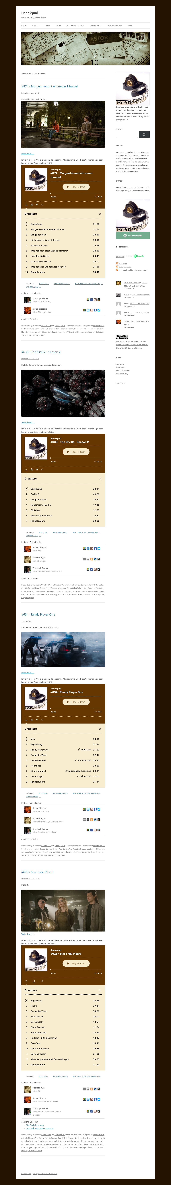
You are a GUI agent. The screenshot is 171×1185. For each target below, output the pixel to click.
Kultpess (29, 332)
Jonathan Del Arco (67, 1144)
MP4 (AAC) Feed (125, 267)
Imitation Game (36, 1144)
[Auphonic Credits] (87, 559)
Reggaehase (51, 852)
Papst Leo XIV (63, 332)
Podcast (35, 25)
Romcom (82, 332)
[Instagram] (95, 300)
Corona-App (57, 849)
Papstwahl (73, 332)
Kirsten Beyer (26, 1147)
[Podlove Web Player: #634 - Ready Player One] (63, 736)
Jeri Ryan (55, 1144)
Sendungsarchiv (114, 25)
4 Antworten (26, 621)
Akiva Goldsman (27, 1138)
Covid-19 (100, 1138)
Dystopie (91, 588)
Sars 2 (95, 1147)
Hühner (86, 329)
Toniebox (25, 855)
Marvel (45, 1147)
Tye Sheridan (35, 855)
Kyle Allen (38, 332)
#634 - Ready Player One (38, 614)
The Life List (29, 335)
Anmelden (120, 364)
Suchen (119, 129)
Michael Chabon (59, 1147)
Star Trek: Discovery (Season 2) (39, 1128)
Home (23, 25)
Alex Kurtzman (50, 1138)
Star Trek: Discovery (35, 1125)
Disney (34, 1141)
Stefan (126, 321)
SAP (62, 852)
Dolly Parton (82, 588)
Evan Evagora (43, 1141)
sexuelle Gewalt (89, 594)
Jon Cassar (76, 591)
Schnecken (90, 332)
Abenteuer (97, 845)
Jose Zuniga (94, 329)
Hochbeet (78, 329)
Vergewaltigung (27, 597)
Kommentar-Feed (123, 370)
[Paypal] (95, 559)
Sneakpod (29, 12)
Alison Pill (61, 1138)
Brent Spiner (92, 1138)
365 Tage (28, 588)
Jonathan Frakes (87, 591)
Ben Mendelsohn (32, 849)
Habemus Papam (66, 329)
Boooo (42, 849)
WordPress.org (122, 373)
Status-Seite (121, 383)
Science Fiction (41, 594)
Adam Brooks (98, 325)
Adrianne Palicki (38, 588)
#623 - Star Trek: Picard (37, 872)
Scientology (52, 594)
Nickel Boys (46, 332)
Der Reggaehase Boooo (86, 849)
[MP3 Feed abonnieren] (117, 263)
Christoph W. (60, 325)
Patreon (143, 187)
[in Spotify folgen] (135, 257)
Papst (54, 332)
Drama (50, 329)
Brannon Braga (65, 588)
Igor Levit (25, 1144)
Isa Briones (47, 1144)
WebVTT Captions (33, 287)
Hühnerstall (66, 591)
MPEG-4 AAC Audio (62, 284)
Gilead (28, 591)
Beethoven (69, 1138)
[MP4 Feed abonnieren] (117, 267)
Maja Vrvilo (37, 1147)
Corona (49, 849)
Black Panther (80, 1138)
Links (130, 25)
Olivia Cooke (26, 852)
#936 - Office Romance (141, 295)
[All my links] (84, 559)
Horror (89, 1141)
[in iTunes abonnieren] (120, 257)
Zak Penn (61, 855)
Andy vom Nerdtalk (132, 283)
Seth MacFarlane (75, 594)
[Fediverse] (87, 310)
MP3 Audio (44, 284)
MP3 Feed (123, 263)
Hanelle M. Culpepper (68, 1141)
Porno (32, 594)
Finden (144, 134)
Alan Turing (39, 1138)
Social (58, 25)
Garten (56, 329)
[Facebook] (91, 300)
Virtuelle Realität (47, 855)
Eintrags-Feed (121, 367)
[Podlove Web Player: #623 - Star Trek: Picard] (63, 1007)
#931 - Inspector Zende (139, 312)
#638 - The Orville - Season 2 (41, 352)
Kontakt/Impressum (75, 25)
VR (56, 855)
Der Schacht (26, 1141)
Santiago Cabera (85, 1147)
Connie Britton (40, 329)
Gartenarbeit (54, 1141)
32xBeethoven (98, 1134)
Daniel (126, 295)
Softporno (100, 594)
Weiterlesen (27, 153)
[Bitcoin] (91, 559)
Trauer (41, 335)
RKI (58, 852)
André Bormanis (52, 588)
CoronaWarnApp (69, 849)
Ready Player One (39, 852)
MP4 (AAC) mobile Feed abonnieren (133, 270)
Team (47, 25)
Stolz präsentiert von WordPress (45, 1174)
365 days (95, 585)
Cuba (74, 588)
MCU (51, 1147)
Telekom (99, 852)
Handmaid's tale (38, 591)
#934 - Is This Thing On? (139, 303)
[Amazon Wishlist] (98, 300)
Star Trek (77, 852)
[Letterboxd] (87, 300)
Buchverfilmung (27, 329)
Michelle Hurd (72, 1147)
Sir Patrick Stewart (35, 1150)
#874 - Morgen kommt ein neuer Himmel (49, 86)
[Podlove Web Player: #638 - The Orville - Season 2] (63, 480)
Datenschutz (95, 25)
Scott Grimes (63, 594)
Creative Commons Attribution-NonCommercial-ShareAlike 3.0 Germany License (132, 344)
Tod (36, 335)
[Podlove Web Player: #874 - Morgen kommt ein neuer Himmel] (63, 221)
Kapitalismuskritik (96, 1144)
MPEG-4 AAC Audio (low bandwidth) (89, 284)
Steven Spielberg (88, 852)
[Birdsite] (98, 310)
